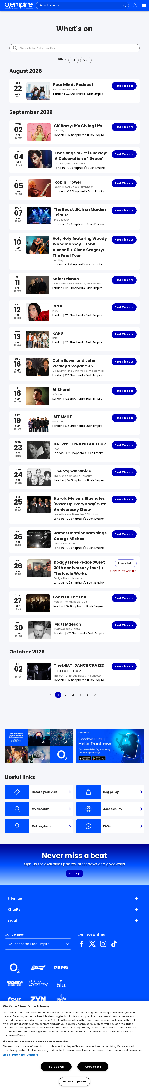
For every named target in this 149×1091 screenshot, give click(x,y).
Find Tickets (124, 86)
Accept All (93, 1066)
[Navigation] (144, 5)
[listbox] (38, 944)
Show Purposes (74, 1081)
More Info (125, 563)
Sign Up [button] (74, 873)
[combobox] (80, 5)
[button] (134, 5)
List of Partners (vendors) (21, 1055)
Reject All (56, 1066)
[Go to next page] (95, 695)
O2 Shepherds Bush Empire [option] (28, 944)
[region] (74, 1046)
